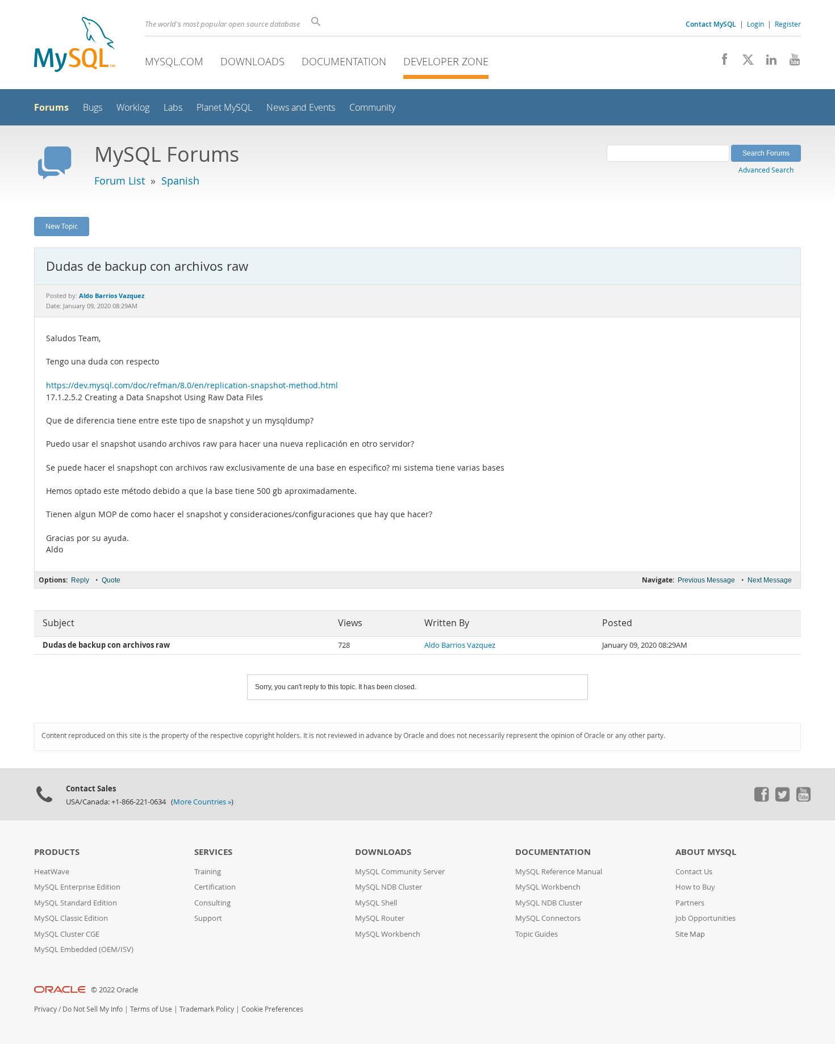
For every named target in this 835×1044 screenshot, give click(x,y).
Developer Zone (446, 61)
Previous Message (706, 580)
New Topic (61, 225)
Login (755, 23)
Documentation (344, 61)
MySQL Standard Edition (75, 903)
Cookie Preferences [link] (272, 1009)
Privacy (45, 1009)
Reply (80, 580)
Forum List (119, 180)
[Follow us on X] (743, 62)
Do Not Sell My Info (92, 1009)
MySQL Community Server (400, 872)
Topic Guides (536, 934)
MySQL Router (379, 918)
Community (372, 108)
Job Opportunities (705, 918)
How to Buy (695, 887)
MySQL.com (174, 61)
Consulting (212, 903)
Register (788, 23)
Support (208, 918)
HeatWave (51, 872)
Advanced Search (766, 169)
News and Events (300, 108)
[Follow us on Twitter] (782, 799)
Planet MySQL (224, 108)
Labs (173, 108)
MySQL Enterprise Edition (77, 887)
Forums (51, 107)
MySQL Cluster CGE (66, 934)
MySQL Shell (376, 903)
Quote (111, 580)
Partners (689, 903)
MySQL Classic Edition (71, 918)
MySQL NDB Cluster (388, 887)
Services (213, 852)
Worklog (132, 108)
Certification (215, 887)
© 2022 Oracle (114, 990)
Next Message (770, 580)
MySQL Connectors (548, 918)
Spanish (180, 180)
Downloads (252, 61)
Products (57, 852)
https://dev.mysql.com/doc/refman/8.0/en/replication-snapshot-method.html (192, 385)
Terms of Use (151, 1009)
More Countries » (202, 802)
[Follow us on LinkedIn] (767, 62)
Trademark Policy (206, 1009)
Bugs (92, 108)
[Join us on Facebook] (720, 62)
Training (207, 872)
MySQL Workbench (387, 934)
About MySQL (705, 852)
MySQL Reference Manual (558, 872)
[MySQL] (74, 45)
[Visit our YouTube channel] (790, 62)
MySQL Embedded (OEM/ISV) (83, 949)
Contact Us (693, 872)
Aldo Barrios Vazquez (459, 645)
